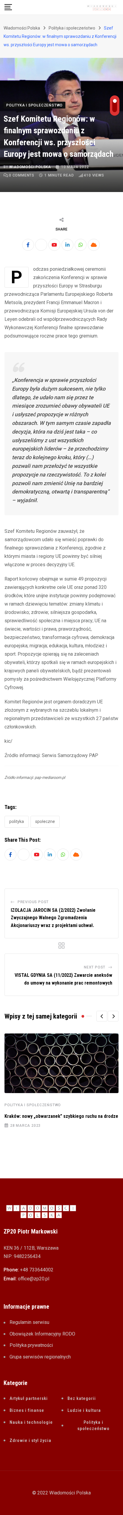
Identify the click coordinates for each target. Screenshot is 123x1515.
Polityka (16, 821)
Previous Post (33, 902)
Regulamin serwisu (29, 1322)
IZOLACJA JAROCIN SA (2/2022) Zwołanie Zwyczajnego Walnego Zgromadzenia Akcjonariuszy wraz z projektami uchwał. (53, 917)
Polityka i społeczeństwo (32, 1105)
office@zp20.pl (33, 1279)
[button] (101, 1016)
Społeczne (45, 821)
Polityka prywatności (31, 1345)
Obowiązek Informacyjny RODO (42, 1334)
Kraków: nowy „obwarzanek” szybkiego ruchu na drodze (61, 1116)
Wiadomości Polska (30, 167)
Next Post (94, 967)
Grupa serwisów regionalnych (40, 1357)
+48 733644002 (36, 1270)
